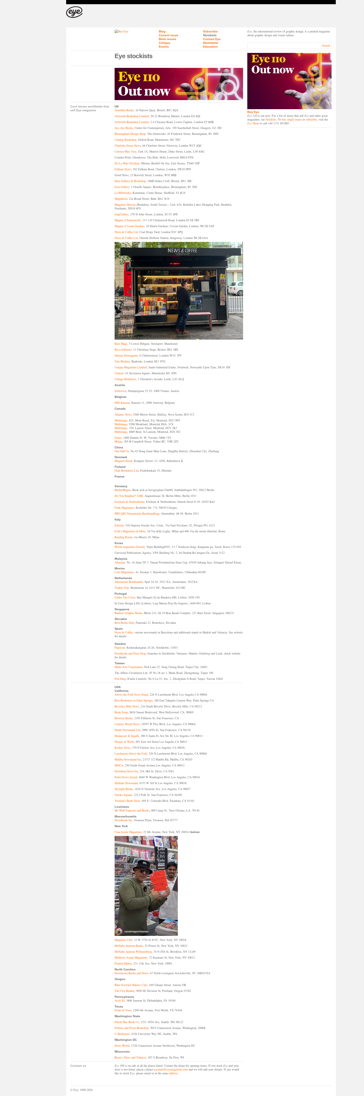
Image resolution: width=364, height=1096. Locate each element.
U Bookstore (122, 1034)
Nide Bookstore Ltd (126, 470)
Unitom (119, 373)
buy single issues (292, 119)
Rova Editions (123, 349)
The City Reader (124, 991)
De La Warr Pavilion (127, 163)
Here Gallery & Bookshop (130, 181)
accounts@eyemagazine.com (171, 1069)
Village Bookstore (125, 379)
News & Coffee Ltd (126, 232)
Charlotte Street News (128, 146)
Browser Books (124, 718)
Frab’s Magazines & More (130, 531)
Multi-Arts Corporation (128, 667)
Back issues (167, 39)
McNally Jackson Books (129, 946)
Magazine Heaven (125, 205)
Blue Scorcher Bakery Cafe (131, 985)
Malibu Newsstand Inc (128, 759)
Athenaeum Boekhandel (129, 582)
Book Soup (121, 712)
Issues (118, 438)
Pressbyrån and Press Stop (130, 653)
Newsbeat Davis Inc (126, 771)
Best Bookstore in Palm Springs (134, 700)
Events (164, 46)
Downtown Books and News (131, 973)
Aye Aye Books (124, 128)
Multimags (121, 420)
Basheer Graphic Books (128, 613)
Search (326, 45)
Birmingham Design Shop (130, 134)
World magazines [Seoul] (130, 547)
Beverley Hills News (127, 706)
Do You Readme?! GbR (129, 496)
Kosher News (122, 748)
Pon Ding (120, 679)
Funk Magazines (124, 508)
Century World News (127, 724)
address (173, 1073)
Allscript (120, 562)
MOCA (119, 765)
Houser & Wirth (124, 742)
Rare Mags (121, 344)
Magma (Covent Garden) (129, 226)
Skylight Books (124, 789)
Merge (118, 441)
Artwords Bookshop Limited (132, 116)
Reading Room (123, 537)
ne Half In (123, 451)
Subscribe (210, 31)
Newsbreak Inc (123, 820)
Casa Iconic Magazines (128, 832)
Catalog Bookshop (125, 140)
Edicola (119, 525)
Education (210, 46)
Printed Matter (123, 963)
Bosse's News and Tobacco (130, 1057)
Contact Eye (212, 39)
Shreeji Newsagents (126, 355)
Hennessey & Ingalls (127, 736)
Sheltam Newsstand (126, 783)
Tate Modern (122, 361)
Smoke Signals (123, 795)
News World (122, 1046)
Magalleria (121, 199)
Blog (162, 31)
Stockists (210, 35)
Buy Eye (253, 112)
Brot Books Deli (124, 623)
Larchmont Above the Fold (131, 753)
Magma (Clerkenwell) (128, 220)
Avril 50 (119, 1000)
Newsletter (210, 42)
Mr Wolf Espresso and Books (132, 810)
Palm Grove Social (126, 777)
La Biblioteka (123, 193)
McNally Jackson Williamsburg (133, 952)
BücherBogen (123, 490)
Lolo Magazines (124, 572)
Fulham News (123, 169)
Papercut (120, 647)
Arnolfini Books (124, 110)
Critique (164, 42)
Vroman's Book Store (127, 801)
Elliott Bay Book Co (127, 1022)
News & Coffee (124, 632)
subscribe (311, 119)
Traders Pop (122, 588)
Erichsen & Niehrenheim (129, 502)
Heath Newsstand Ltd (127, 730)
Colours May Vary (125, 151)
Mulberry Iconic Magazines (131, 957)
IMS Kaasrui (122, 403)
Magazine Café (123, 940)
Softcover (120, 391)
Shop (253, 123)
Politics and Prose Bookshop (132, 1028)
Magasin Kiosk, (124, 461)
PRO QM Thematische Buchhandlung (137, 513)
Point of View (123, 1010)
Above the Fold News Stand (131, 694)
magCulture (121, 214)
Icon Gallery (122, 187)
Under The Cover (125, 597)
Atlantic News (123, 414)
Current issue (168, 35)
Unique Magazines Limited (131, 367)
